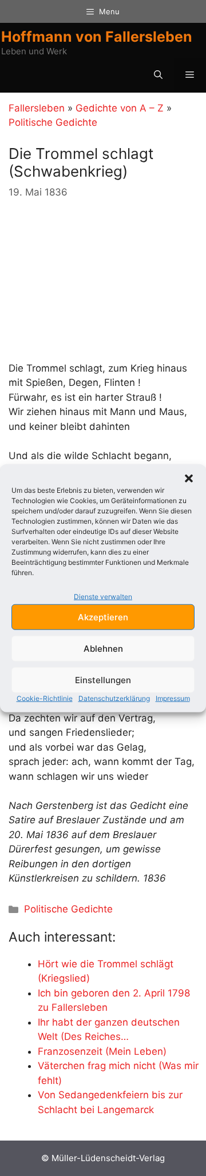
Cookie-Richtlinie (45, 698)
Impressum (173, 698)
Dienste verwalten (103, 596)
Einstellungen (103, 679)
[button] (189, 478)
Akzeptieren (103, 616)
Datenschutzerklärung (114, 698)
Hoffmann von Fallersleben (96, 36)
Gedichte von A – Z (120, 108)
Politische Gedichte (53, 122)
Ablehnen (103, 648)
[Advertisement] (94, 280)
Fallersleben (37, 108)
